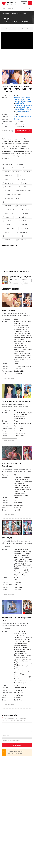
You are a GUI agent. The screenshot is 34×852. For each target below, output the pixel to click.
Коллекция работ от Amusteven (11, 464)
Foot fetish (23, 224)
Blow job (8, 187)
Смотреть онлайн (23, 131)
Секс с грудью (9, 209)
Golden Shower (9, 213)
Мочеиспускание (10, 236)
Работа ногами (19, 110)
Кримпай (27, 112)
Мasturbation (9, 183)
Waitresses (8, 175)
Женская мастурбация (12, 198)
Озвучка (21, 117)
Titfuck (24, 221)
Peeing (16, 168)
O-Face (26, 236)
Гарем (28, 108)
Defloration (8, 202)
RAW (15, 117)
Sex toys (7, 232)
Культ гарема (8, 310)
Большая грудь (19, 100)
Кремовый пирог (23, 217)
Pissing (7, 171)
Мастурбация (20, 104)
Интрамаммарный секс (23, 190)
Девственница (17, 14)
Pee (6, 168)
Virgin (27, 168)
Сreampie (22, 164)
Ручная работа (26, 102)
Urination (8, 224)
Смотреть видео (9, 378)
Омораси (29, 110)
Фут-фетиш (19, 112)
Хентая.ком (6, 14)
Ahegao (7, 217)
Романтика (18, 106)
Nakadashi (8, 221)
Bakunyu (23, 187)
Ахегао (28, 171)
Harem (25, 183)
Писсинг (7, 240)
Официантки (27, 106)
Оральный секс (10, 228)
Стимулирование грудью (13, 194)
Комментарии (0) (8, 131)
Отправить (17, 745)
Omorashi (8, 206)
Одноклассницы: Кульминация (17, 401)
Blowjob (25, 228)
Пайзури (17, 102)
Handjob (24, 202)
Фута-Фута (7, 537)
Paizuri (18, 171)
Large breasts (25, 209)
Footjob (22, 179)
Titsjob (7, 179)
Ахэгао (28, 100)
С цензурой (27, 89)
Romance (7, 190)
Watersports (23, 206)
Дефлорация (23, 232)
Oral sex (23, 240)
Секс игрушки (20, 108)
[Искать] (29, 8)
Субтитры (27, 117)
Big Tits (24, 175)
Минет (28, 98)
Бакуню (25, 213)
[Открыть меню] (30, 3)
